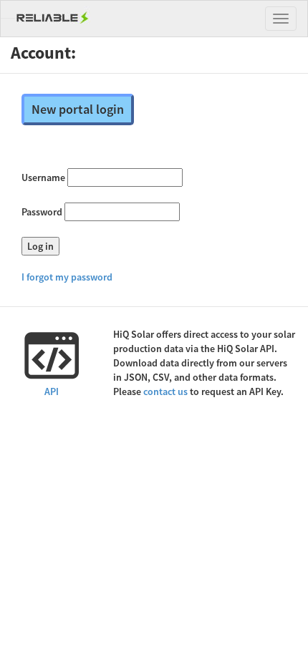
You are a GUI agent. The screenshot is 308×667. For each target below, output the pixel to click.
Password (41, 211)
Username (43, 177)
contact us (165, 391)
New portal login (78, 109)
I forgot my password (66, 277)
